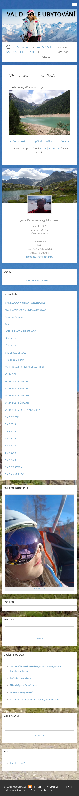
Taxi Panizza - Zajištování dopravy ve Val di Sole (34, 699)
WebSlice (52, 786)
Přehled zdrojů (17, 763)
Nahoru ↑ (46, 790)
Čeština (30, 280)
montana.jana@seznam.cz (39, 256)
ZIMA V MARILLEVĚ (15, 474)
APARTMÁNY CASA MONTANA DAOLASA (25, 309)
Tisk (66, 786)
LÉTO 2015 (10, 338)
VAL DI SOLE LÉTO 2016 (17, 402)
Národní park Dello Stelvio (23, 685)
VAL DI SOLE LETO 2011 (17, 381)
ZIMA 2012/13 (12, 417)
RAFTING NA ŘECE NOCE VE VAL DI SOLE (26, 367)
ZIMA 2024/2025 (13, 467)
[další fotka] (64, 113)
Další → (65, 141)
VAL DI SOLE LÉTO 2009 (20, 52)
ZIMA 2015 (10, 431)
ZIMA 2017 (10, 445)
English (39, 280)
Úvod (8, 46)
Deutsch (48, 280)
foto (7, 324)
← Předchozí (17, 141)
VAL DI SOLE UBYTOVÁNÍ (41, 14)
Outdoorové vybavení (21, 692)
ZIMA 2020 (10, 459)
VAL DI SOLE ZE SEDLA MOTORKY (22, 409)
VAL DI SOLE (44, 47)
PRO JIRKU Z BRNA (14, 359)
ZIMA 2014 (10, 424)
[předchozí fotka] (15, 113)
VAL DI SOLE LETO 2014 (17, 395)
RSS (39, 786)
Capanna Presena (14, 317)
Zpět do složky (43, 141)
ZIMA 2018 (10, 452)
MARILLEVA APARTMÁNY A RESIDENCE (25, 302)
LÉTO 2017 (10, 345)
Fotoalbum (23, 47)
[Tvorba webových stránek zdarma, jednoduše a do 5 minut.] (30, 786)
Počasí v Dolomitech (20, 678)
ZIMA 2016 (10, 438)
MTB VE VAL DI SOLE (15, 352)
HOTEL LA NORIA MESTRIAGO (20, 331)
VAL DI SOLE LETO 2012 (17, 388)
